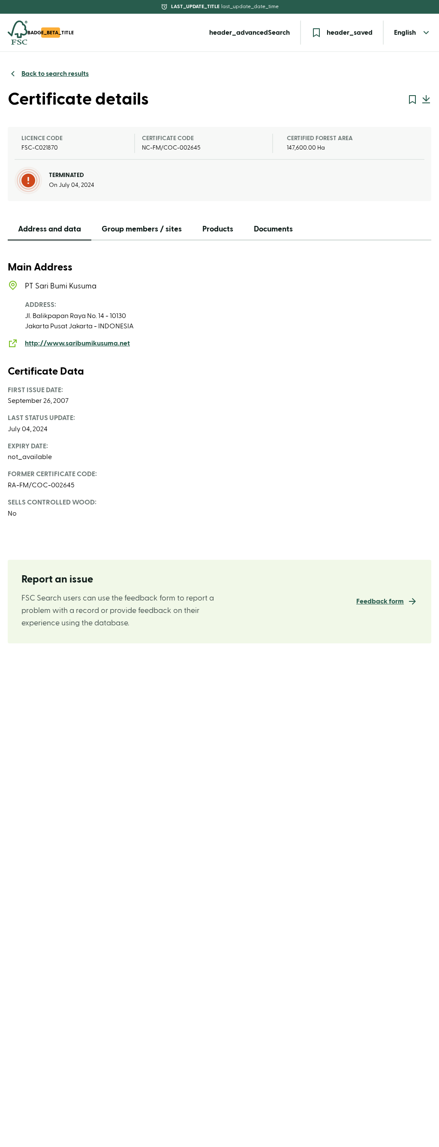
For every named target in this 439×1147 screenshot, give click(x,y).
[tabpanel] (219, 390)
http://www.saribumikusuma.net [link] (77, 343)
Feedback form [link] (380, 601)
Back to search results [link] (55, 73)
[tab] (49, 231)
